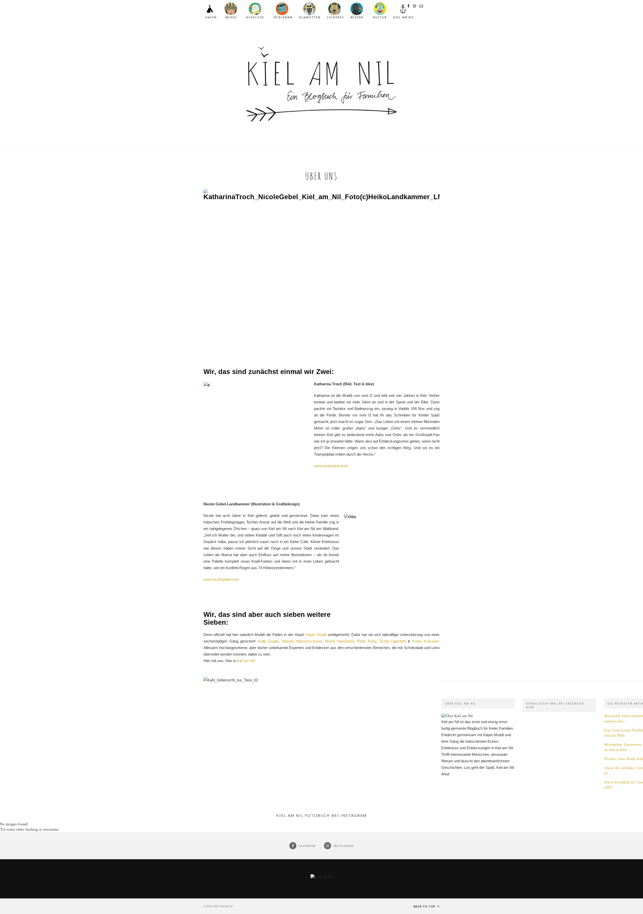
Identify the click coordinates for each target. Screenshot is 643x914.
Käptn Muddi (316, 634)
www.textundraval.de (331, 466)
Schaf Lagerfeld (392, 641)
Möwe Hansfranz (339, 641)
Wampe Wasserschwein (302, 641)
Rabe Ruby (366, 641)
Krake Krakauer (425, 641)
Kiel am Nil (245, 661)
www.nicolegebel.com (221, 579)
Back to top (424, 906)
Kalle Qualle (268, 641)
